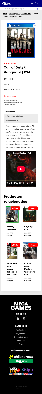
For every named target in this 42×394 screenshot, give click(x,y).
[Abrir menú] (32, 3)
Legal (16, 386)
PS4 (21, 102)
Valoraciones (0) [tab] (12, 121)
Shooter (12, 104)
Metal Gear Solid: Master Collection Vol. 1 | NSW (12, 269)
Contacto (20, 386)
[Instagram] (24, 318)
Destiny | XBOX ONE (11, 228)
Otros (21, 344)
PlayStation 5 (21, 330)
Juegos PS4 (10, 63)
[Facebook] (17, 318)
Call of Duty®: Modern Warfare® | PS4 (29, 269)
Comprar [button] (13, 239)
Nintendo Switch (21, 337)
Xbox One (21, 341)
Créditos (25, 388)
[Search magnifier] (36, 8)
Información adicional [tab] (14, 116)
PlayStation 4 (21, 334)
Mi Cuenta (25, 386)
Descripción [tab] (10, 112)
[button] (35, 25)
